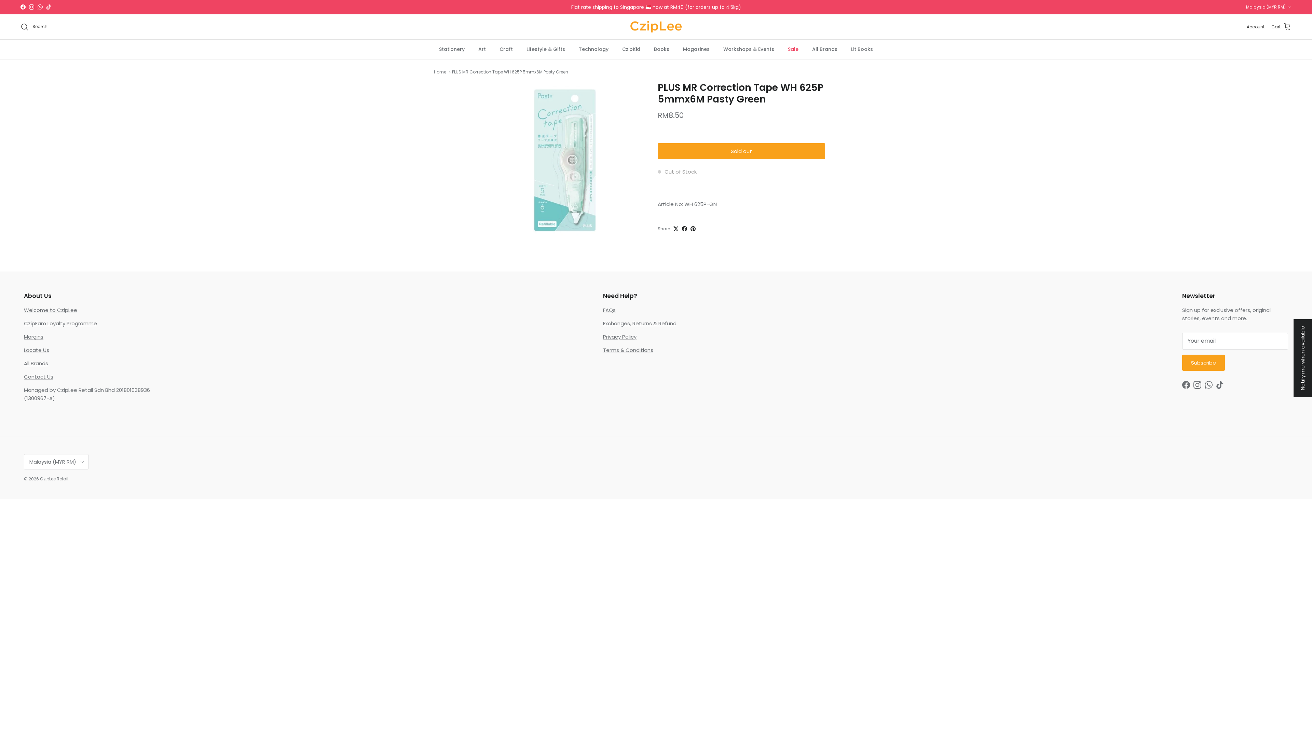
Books (661, 49)
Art (482, 49)
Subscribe (1203, 362)
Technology (594, 49)
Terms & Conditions (628, 350)
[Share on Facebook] (684, 228)
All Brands (824, 49)
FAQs (609, 310)
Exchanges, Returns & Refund (639, 323)
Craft (506, 49)
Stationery (452, 49)
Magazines (696, 49)
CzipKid (631, 49)
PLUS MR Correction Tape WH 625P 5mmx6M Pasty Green (510, 72)
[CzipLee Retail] (656, 27)
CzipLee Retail (54, 479)
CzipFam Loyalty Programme (60, 323)
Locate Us (36, 350)
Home (440, 72)
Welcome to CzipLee (50, 310)
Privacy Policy (620, 336)
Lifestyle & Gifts (546, 49)
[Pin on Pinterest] (693, 228)
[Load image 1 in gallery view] (565, 159)
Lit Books (862, 49)
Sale (793, 49)
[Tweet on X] (676, 228)
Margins (33, 336)
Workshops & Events (748, 49)
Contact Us (38, 376)
